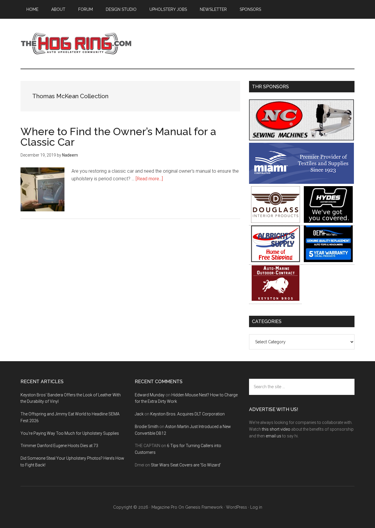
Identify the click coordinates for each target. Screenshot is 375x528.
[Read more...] (149, 178)
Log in (256, 507)
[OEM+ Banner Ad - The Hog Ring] (328, 260)
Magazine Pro (164, 507)
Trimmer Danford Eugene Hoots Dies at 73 (59, 445)
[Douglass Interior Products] (275, 221)
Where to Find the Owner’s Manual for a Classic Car (118, 136)
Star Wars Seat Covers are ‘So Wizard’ (186, 465)
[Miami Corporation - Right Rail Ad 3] (301, 182)
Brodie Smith (146, 426)
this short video (276, 429)
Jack (139, 414)
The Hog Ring (76, 43)
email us (273, 436)
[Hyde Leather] (328, 221)
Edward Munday (150, 395)
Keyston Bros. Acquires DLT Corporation (187, 414)
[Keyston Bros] (275, 300)
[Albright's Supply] (275, 260)
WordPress (236, 507)
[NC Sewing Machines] (301, 139)
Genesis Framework (204, 507)
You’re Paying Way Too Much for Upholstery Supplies (70, 433)
